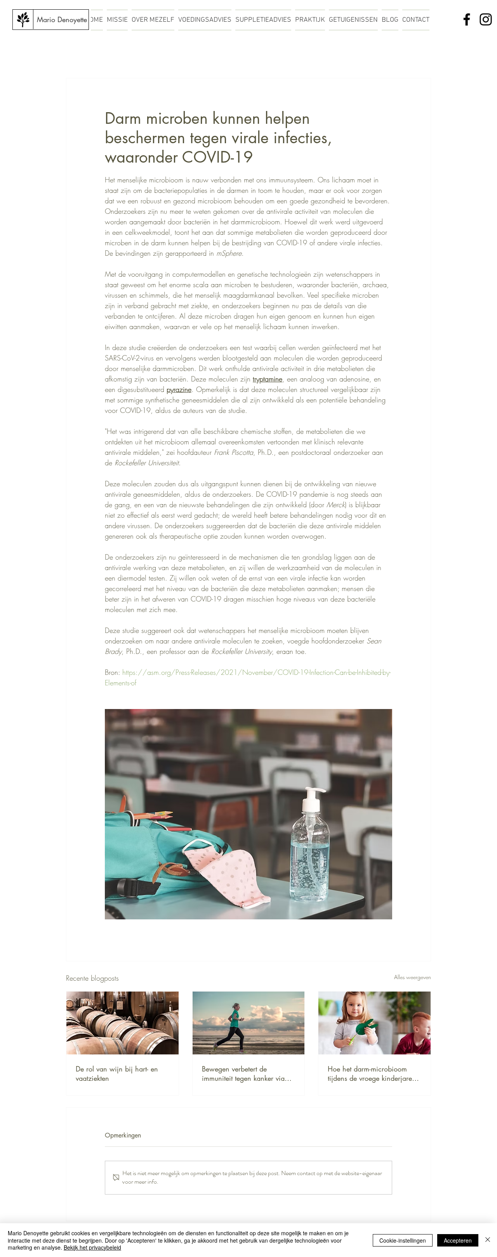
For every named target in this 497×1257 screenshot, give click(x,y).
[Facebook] (467, 19)
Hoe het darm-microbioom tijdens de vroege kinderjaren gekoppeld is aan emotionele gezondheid (372, 1073)
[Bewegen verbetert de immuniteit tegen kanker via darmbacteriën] (249, 1023)
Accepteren (458, 1240)
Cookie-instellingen (402, 1240)
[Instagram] (486, 19)
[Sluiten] (487, 1240)
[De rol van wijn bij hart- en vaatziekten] (122, 1023)
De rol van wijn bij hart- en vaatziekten (117, 1073)
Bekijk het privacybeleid (92, 1247)
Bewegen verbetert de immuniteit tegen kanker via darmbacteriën (243, 1073)
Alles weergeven (412, 977)
